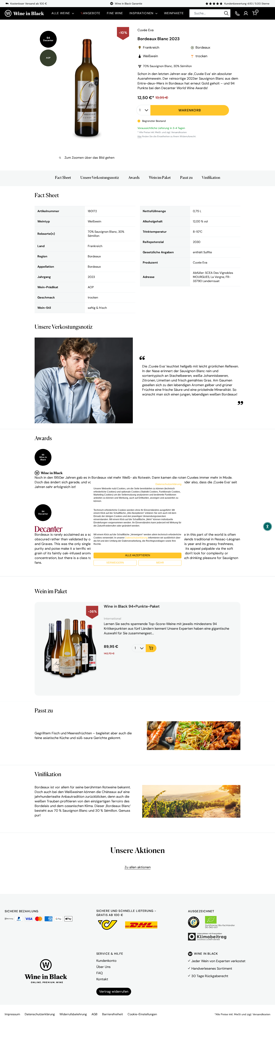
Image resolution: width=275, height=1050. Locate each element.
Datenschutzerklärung (40, 1014)
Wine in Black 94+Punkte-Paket (132, 606)
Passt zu (186, 177)
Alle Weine (60, 13)
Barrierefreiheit (112, 1014)
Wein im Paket (160, 177)
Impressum (12, 1014)
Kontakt (102, 979)
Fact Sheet (63, 177)
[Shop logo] (24, 13)
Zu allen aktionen (138, 867)
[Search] (226, 13)
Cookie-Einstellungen (142, 1014)
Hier (140, 136)
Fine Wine (115, 13)
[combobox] (209, 13)
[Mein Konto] (246, 13)
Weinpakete (174, 13)
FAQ (99, 973)
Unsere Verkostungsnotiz (99, 177)
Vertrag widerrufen (113, 991)
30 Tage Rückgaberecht (209, 976)
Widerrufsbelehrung (73, 1014)
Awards (134, 177)
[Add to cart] (151, 648)
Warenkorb (189, 110)
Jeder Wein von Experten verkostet (218, 961)
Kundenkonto (106, 960)
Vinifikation (211, 177)
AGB (94, 1014)
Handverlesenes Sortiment (211, 968)
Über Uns (103, 967)
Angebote (90, 13)
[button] (267, 526)
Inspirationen (141, 13)
